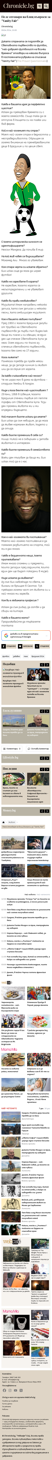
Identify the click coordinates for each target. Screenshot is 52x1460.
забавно (16, 656)
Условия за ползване (10, 1401)
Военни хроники (28, 1144)
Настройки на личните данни (14, 1428)
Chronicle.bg (7, 26)
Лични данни (7, 1404)
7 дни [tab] (41, 1108)
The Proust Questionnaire (32, 61)
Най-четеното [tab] (43, 894)
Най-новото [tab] (30, 894)
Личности (26, 1170)
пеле (26, 656)
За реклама (6, 1407)
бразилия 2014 (38, 656)
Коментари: (13, 748)
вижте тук (33, 1426)
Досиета (25, 1156)
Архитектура (28, 1119)
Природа (25, 1133)
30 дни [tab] (47, 1108)
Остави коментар (40, 748)
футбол (5, 656)
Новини (5, 1409)
